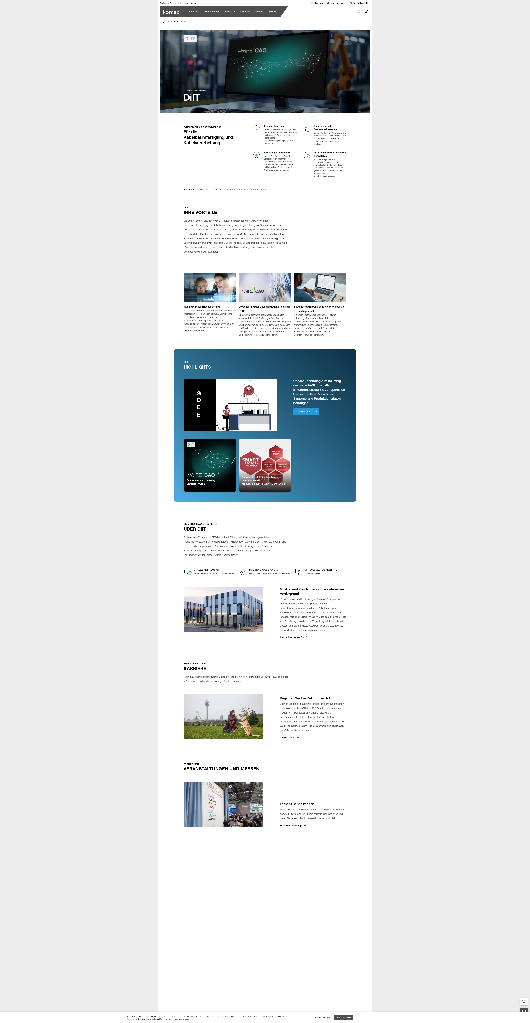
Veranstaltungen (327, 3)
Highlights (204, 189)
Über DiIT (218, 189)
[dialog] (265, 1017)
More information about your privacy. (174, 1019)
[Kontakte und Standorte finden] (524, 1011)
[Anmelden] (367, 11)
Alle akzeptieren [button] (344, 1017)
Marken (174, 21)
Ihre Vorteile (189, 189)
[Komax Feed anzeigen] (524, 1001)
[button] (322, 1017)
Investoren (183, 3)
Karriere (193, 3)
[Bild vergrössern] (231, 297)
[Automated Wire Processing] (171, 11)
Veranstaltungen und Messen (253, 189)
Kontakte (341, 3)
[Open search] (359, 11)
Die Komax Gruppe (168, 3)
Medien (314, 3)
